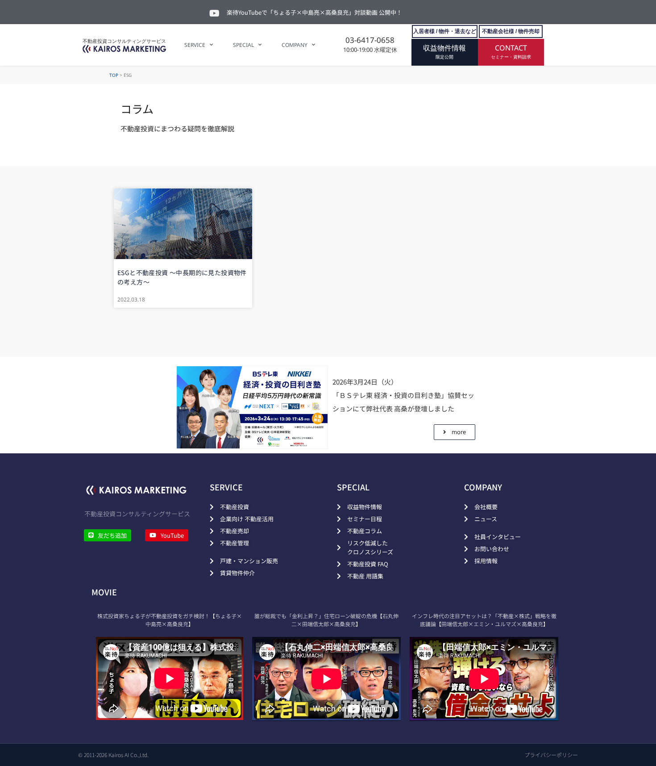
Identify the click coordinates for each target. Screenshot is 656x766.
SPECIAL (243, 45)
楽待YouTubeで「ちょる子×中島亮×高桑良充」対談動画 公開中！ (314, 12)
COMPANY (294, 45)
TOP (113, 75)
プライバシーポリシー (551, 754)
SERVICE (194, 45)
